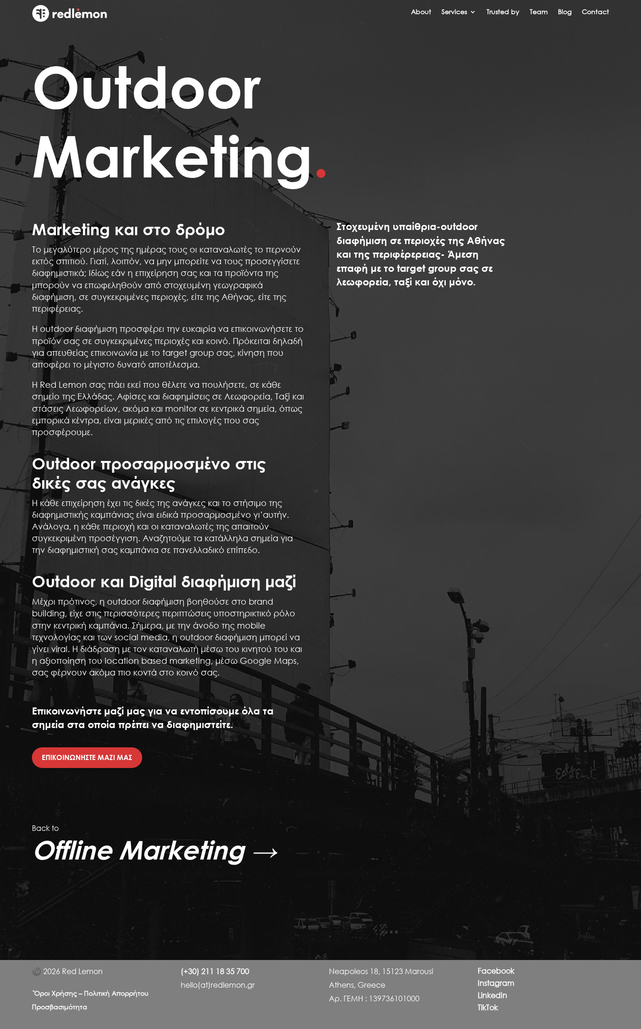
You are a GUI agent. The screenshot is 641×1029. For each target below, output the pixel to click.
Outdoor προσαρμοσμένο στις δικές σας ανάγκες (149, 473)
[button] (459, 13)
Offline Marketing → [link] (154, 849)
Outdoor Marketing (180, 120)
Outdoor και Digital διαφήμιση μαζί (164, 581)
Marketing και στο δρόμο (128, 229)
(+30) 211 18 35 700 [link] (215, 971)
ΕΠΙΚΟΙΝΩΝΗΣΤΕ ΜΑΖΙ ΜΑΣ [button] (87, 757)
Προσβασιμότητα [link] (59, 1006)
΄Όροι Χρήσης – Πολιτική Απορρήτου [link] (90, 993)
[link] (69, 19)
